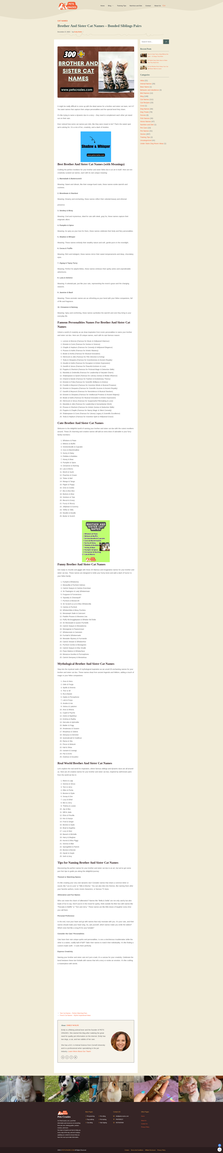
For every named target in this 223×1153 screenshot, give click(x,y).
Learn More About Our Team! (79, 1051)
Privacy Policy (145, 1127)
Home (103, 6)
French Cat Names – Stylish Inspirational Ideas (75, 1015)
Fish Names (144, 118)
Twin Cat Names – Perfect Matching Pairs (73, 1013)
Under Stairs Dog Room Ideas (152, 143)
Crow (142, 106)
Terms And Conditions (137, 1150)
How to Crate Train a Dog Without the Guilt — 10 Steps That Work (158, 55)
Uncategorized (145, 140)
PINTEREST (119, 1119)
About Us (157, 6)
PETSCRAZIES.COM (68, 1150)
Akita (142, 81)
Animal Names (145, 84)
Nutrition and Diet (136, 6)
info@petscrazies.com (122, 1116)
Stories (143, 134)
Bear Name (144, 87)
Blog (109, 6)
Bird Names (144, 93)
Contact (148, 6)
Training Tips (121, 6)
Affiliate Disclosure (150, 1150)
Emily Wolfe (78, 32)
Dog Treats (144, 112)
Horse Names (145, 121)
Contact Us (144, 1123)
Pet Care (143, 128)
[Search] (166, 41)
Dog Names (144, 109)
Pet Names (144, 131)
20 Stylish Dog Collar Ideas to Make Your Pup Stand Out (157, 61)
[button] (164, 5)
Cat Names (62, 21)
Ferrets (143, 115)
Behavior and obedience (149, 90)
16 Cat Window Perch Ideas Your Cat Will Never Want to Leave (158, 67)
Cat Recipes (145, 103)
